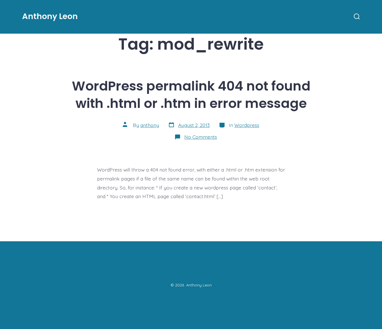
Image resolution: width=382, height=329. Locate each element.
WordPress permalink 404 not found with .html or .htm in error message (191, 95)
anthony (149, 125)
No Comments (200, 137)
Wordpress (246, 125)
